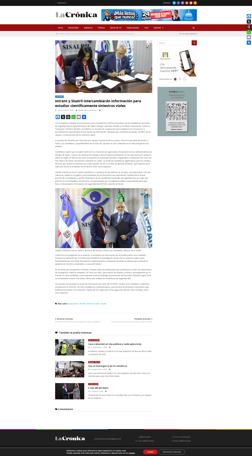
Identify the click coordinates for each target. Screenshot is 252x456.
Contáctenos (61, 3)
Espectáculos (133, 27)
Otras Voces (93, 384)
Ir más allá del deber (98, 387)
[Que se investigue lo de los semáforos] (69, 369)
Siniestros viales (93, 303)
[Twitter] (174, 3)
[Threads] (248, 26)
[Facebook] (178, 3)
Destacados (73, 303)
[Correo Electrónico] (191, 3)
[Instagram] (182, 3)
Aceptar (150, 452)
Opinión (158, 27)
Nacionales (73, 27)
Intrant (82, 303)
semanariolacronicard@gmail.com (107, 439)
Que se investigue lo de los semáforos (107, 366)
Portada (61, 34)
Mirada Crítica (94, 362)
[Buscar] (193, 27)
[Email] (248, 37)
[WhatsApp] (248, 32)
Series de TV (115, 27)
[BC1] (177, 81)
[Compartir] (248, 42)
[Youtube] (186, 3)
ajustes (132, 453)
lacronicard (185, 437)
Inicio (60, 27)
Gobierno (88, 27)
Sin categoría (94, 340)
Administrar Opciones (172, 452)
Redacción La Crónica (87, 110)
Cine (146, 27)
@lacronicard (145, 437)
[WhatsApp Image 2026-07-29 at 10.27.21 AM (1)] (149, 15)
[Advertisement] (177, 157)
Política (101, 27)
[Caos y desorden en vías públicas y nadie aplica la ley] (69, 347)
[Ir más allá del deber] (69, 391)
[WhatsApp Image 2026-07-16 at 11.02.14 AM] (177, 135)
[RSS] (195, 3)
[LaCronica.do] (76, 18)
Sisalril (103, 303)
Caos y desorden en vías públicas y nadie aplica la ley (114, 344)
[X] (248, 21)
